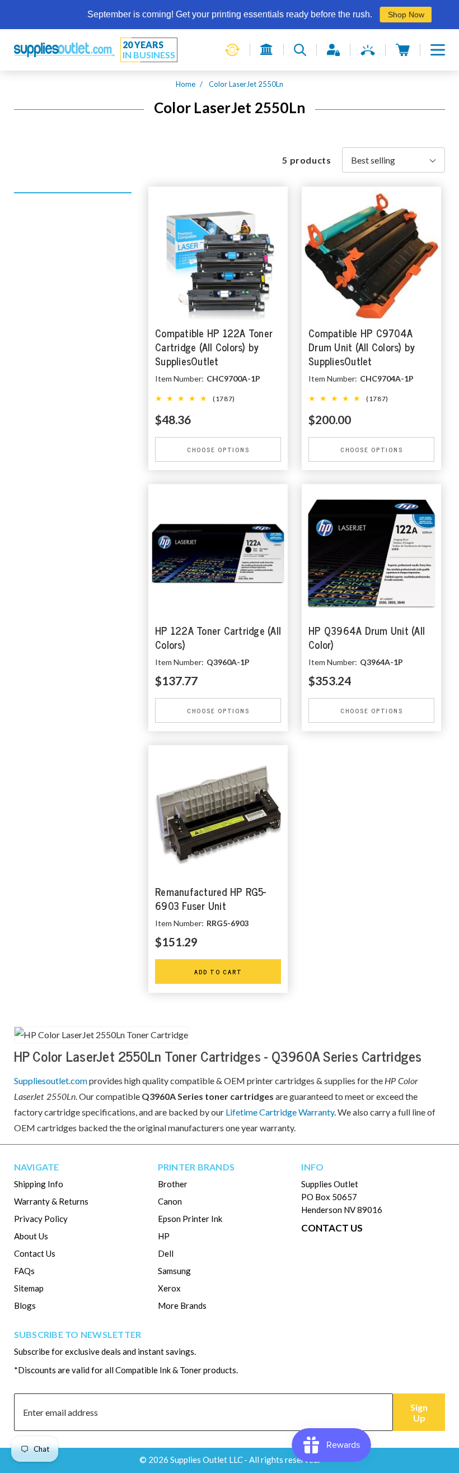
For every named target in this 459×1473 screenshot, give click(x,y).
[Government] (266, 49)
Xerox (169, 1288)
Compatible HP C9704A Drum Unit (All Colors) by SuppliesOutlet (361, 347)
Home (185, 84)
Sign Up (419, 1412)
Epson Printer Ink (190, 1219)
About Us (31, 1236)
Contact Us (34, 1253)
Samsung (174, 1271)
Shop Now (387, 14)
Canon (170, 1201)
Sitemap (29, 1288)
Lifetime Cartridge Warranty (280, 1112)
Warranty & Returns (51, 1201)
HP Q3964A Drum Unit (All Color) (366, 638)
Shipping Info (38, 1184)
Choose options (218, 449)
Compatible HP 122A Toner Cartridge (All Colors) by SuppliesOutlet (214, 347)
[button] (437, 50)
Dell (166, 1253)
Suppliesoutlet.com (50, 1080)
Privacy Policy (41, 1219)
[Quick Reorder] (232, 50)
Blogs (25, 1305)
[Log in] (333, 50)
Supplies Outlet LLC (206, 1460)
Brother (173, 1184)
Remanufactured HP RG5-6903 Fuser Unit (210, 899)
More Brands (182, 1305)
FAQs (24, 1271)
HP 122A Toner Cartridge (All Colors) (218, 638)
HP (164, 1236)
